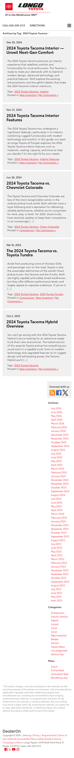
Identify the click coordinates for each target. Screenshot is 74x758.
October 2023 (58, 532)
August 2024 (58, 494)
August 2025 (58, 449)
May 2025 (56, 461)
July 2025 (56, 453)
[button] (13, 25)
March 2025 (57, 468)
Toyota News (58, 646)
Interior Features (49, 159)
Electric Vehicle (59, 616)
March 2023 (57, 559)
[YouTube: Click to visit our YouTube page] (14, 749)
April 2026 (57, 419)
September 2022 (60, 581)
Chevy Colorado (49, 226)
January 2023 (58, 566)
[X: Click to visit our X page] (9, 749)
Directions (37, 25)
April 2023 (57, 555)
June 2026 (56, 412)
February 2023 (59, 562)
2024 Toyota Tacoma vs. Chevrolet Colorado (28, 185)
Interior (44, 91)
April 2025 (57, 464)
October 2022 (58, 577)
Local (54, 627)
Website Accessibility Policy (22, 738)
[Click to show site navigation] (69, 25)
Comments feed (59, 673)
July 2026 (56, 408)
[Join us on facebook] (59, 392)
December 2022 (60, 570)
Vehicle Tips (57, 654)
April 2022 (57, 600)
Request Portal (49, 735)
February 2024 (59, 517)
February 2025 (59, 472)
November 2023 (60, 528)
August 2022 (58, 585)
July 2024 (56, 498)
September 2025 (60, 446)
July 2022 (56, 589)
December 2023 (60, 525)
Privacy (36, 735)
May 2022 (56, 596)
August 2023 (58, 540)
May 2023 (56, 551)
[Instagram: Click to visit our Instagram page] (18, 749)
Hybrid (54, 620)
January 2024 (58, 521)
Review (54, 639)
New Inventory (28, 95)
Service (55, 642)
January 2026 (58, 430)
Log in (54, 666)
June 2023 (56, 547)
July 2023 (56, 543)
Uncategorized (59, 650)
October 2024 (58, 487)
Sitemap (27, 735)
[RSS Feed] (52, 392)
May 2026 (56, 415)
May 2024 (56, 506)
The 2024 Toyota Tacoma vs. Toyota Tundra (32, 253)
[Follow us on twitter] (65, 392)
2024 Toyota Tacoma (26, 91)
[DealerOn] (12, 731)
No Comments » (48, 95)
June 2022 (56, 592)
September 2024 (60, 491)
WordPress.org (59, 677)
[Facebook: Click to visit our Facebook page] (6, 749)
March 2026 (57, 423)
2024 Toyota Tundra (51, 294)
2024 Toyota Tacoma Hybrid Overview (32, 324)
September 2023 (60, 536)
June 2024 (56, 502)
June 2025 (56, 457)
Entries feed (57, 670)
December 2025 (60, 434)
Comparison (26, 230)
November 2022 (60, 574)
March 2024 (57, 513)
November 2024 (60, 483)
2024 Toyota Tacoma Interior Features (32, 117)
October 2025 (58, 442)
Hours (19, 742)
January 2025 (58, 476)
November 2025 (60, 438)
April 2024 (57, 510)
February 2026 (59, 427)
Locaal (55, 624)
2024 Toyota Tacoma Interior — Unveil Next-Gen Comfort (35, 50)
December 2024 (60, 479)
